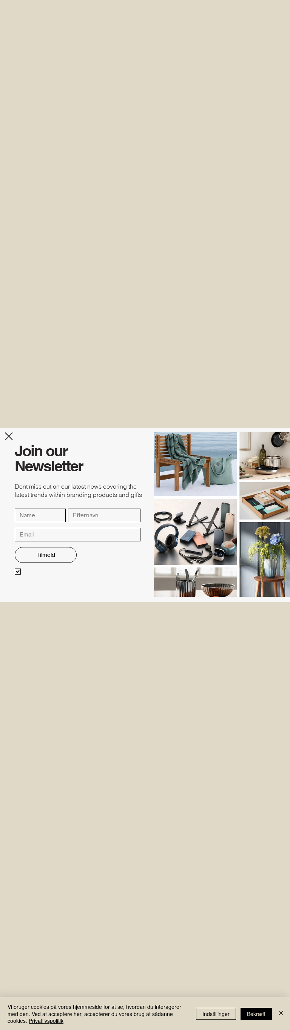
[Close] (280, 1013)
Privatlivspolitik (46, 1020)
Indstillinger (216, 1014)
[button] (9, 436)
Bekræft (256, 1014)
